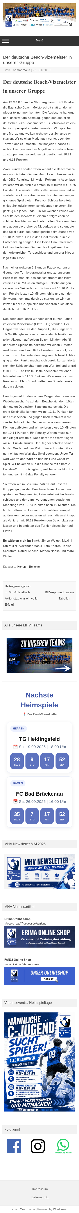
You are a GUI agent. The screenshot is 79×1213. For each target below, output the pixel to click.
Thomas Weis (20, 70)
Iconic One (18, 1209)
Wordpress (60, 1209)
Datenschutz (40, 1197)
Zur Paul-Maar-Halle (42, 714)
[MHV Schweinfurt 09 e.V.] (39, 26)
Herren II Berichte (28, 566)
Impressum (40, 1189)
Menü (39, 40)
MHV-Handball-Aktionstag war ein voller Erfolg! (22, 598)
